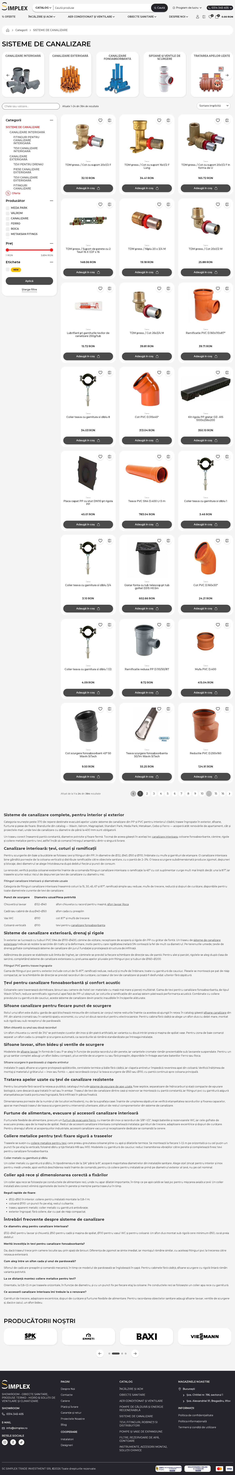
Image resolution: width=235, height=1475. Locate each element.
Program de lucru (187, 7)
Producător (15, 201)
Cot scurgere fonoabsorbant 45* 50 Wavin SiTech (88, 755)
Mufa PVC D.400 (205, 669)
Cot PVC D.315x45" (147, 417)
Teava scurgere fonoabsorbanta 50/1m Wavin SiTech (147, 755)
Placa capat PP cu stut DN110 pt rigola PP (88, 503)
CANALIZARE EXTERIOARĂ (18, 158)
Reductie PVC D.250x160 (205, 753)
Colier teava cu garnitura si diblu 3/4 (88, 585)
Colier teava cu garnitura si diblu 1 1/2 (88, 669)
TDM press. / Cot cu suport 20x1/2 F (88, 164)
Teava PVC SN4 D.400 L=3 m (146, 501)
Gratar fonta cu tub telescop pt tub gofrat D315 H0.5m (146, 587)
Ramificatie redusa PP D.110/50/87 (147, 669)
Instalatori (67, 1439)
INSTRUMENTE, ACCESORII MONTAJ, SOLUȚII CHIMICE (143, 1448)
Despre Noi (68, 1388)
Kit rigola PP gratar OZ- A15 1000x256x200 (205, 419)
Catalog (126, 1381)
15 (216, 793)
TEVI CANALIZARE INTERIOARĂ (25, 150)
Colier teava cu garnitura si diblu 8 (88, 417)
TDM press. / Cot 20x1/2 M (206, 248)
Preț (9, 243)
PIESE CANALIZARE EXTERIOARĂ (26, 171)
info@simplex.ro (16, 1428)
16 (223, 793)
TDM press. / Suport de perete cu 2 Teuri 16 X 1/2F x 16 (88, 250)
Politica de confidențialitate (195, 1415)
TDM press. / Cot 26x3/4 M (147, 333)
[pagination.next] (229, 794)
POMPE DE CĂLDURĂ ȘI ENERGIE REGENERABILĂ (141, 1408)
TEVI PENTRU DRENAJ (28, 164)
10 (202, 793)
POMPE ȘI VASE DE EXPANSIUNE (141, 1431)
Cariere (65, 1400)
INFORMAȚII (186, 1408)
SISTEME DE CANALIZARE (23, 127)
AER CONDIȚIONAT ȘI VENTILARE (90, 16)
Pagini (65, 1381)
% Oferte (9, 16)
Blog (64, 1424)
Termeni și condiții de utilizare (197, 1427)
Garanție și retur (71, 1412)
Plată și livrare (69, 1406)
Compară (109, 120)
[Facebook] (13, 1442)
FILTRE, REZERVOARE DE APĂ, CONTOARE (139, 1439)
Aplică (29, 281)
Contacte (67, 1394)
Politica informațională (192, 1421)
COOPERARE (69, 1431)
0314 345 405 (220, 7)
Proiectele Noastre (73, 1418)
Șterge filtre (29, 289)
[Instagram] (5, 1442)
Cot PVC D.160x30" (205, 585)
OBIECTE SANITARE (141, 16)
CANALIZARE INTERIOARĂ (27, 132)
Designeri (67, 1445)
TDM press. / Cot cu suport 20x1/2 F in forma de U (205, 166)
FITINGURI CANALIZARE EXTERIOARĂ (22, 188)
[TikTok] (21, 1442)
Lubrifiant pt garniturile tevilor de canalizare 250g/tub (88, 334)
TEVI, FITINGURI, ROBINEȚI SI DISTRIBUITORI (138, 1424)
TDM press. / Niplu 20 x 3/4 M (147, 248)
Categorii (13, 120)
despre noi (177, 16)
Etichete (13, 262)
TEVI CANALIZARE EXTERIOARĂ (25, 179)
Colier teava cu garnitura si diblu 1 (205, 501)
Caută (161, 7)
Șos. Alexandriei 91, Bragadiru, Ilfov (209, 1400)
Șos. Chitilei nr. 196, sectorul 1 (205, 1394)
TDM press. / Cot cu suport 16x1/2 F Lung (146, 166)
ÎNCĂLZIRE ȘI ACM (40, 16)
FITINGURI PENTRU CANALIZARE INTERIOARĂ (26, 140)
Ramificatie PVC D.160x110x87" (205, 333)
